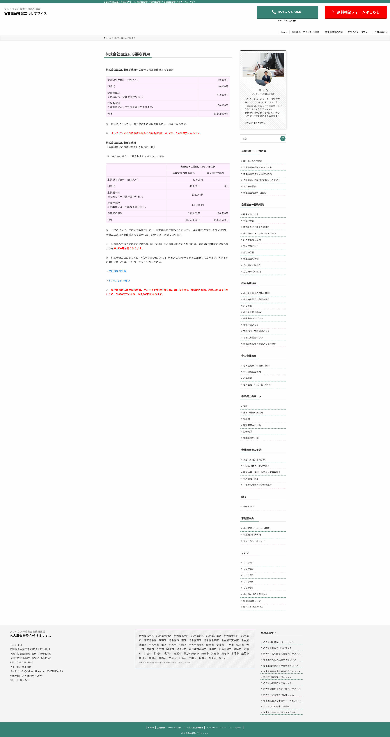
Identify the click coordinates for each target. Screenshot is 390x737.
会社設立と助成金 (252, 265)
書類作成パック (251, 324)
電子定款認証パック (253, 337)
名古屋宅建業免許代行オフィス (278, 694)
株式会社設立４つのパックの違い (259, 343)
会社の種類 (248, 220)
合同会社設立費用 (252, 371)
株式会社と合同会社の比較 (256, 226)
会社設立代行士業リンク (255, 594)
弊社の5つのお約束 (252, 160)
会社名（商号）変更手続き (256, 465)
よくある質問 (249, 186)
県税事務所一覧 (251, 437)
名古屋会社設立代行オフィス (277, 648)
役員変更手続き (251, 478)
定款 (245, 406)
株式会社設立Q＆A (252, 312)
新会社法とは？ (251, 214)
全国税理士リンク (252, 600)
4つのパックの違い (119, 280)
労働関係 (247, 431)
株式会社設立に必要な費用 (256, 299)
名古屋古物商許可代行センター (278, 683)
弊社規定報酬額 (117, 271)
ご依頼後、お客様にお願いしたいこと (262, 180)
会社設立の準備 (251, 258)
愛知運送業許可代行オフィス (277, 677)
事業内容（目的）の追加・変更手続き (262, 472)
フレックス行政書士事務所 (276, 706)
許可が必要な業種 (252, 239)
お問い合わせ (236, 727)
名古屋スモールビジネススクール (279, 712)
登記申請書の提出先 (253, 412)
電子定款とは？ (251, 245)
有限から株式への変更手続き (257, 484)
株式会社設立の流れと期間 (256, 293)
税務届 (246, 418)
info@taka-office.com (33, 671)
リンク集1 (248, 562)
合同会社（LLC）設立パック (257, 384)
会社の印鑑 (248, 252)
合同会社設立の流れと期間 (256, 365)
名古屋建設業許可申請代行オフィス (280, 665)
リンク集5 (248, 587)
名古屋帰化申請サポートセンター (279, 642)
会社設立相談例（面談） (255, 192)
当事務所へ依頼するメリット (257, 167)
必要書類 (247, 305)
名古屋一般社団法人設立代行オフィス (282, 653)
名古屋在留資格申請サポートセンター (282, 700)
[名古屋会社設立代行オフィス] (25, 11)
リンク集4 (248, 581)
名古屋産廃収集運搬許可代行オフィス (282, 671)
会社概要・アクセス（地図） (257, 528)
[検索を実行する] (282, 138)
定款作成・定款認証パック (256, 331)
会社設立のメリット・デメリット (259, 233)
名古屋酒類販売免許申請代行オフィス (282, 688)
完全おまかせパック (253, 318)
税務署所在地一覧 (252, 425)
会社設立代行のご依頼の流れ (257, 173)
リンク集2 (248, 568)
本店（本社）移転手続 (254, 459)
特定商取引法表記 (252, 534)
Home (151, 727)
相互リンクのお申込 (253, 606)
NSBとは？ (248, 506)
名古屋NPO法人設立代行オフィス (279, 659)
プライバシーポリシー (254, 540)
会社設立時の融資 (252, 271)
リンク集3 (248, 575)
